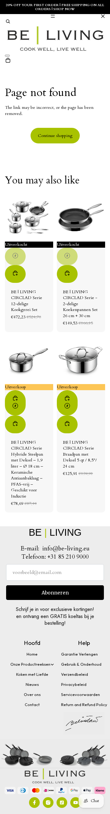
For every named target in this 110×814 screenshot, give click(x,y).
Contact (32, 704)
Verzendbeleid (74, 674)
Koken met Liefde (32, 674)
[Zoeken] (8, 22)
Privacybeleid (73, 684)
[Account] (7, 56)
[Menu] (55, 16)
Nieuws (32, 684)
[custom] (34, 802)
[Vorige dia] (11, 217)
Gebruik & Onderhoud (81, 664)
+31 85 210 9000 (68, 557)
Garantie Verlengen (79, 654)
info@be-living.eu (66, 549)
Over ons (32, 694)
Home (32, 654)
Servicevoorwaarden (80, 694)
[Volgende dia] (46, 217)
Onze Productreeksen (30, 664)
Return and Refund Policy (84, 704)
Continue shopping (55, 136)
